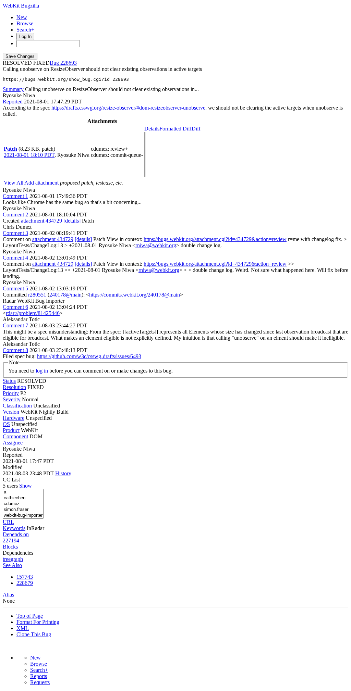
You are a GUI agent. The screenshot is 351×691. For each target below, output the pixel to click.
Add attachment (41, 183)
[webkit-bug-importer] (23, 515)
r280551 (37, 295)
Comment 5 (15, 288)
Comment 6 (15, 307)
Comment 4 (15, 258)
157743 (24, 577)
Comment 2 (15, 214)
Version (11, 412)
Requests (40, 682)
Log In (25, 36)
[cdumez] (23, 504)
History (63, 473)
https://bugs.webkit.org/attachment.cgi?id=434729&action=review (215, 239)
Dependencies (18, 553)
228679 (24, 583)
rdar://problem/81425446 (33, 313)
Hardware (13, 418)
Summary (13, 89)
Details (151, 128)
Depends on (16, 534)
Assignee (13, 442)
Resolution (14, 387)
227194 (11, 540)
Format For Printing (37, 622)
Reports (38, 676)
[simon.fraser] (23, 510)
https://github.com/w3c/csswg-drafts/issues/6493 (89, 356)
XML (22, 628)
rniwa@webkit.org (155, 245)
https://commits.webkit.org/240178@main (134, 295)
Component (15, 436)
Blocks (10, 547)
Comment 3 (15, 233)
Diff (196, 128)
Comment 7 (15, 325)
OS (6, 424)
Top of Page (29, 616)
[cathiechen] (23, 498)
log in (42, 371)
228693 (68, 63)
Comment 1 (15, 196)
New (21, 17)
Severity (12, 399)
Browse (24, 23)
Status (9, 381)
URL (8, 522)
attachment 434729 (41, 221)
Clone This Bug (33, 634)
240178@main (65, 295)
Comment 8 (15, 350)
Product (11, 430)
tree (7, 559)
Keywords (14, 528)
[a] (23, 492)
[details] (72, 221)
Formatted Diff (175, 128)
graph (17, 559)
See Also (12, 565)
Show (25, 486)
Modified (13, 467)
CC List (11, 479)
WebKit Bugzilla (21, 6)
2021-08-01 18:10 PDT (29, 155)
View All (13, 183)
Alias (8, 595)
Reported (13, 101)
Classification (17, 406)
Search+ (25, 30)
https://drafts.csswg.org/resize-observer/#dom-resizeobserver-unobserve (128, 108)
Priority (11, 393)
